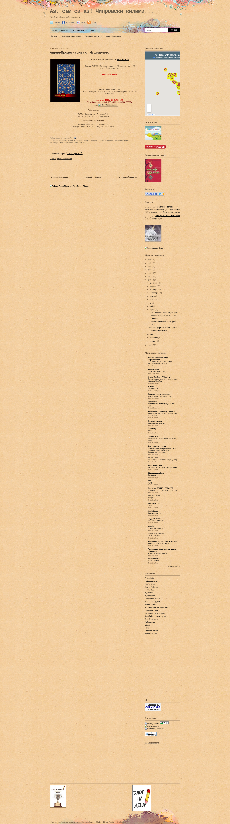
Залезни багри (153, 561)
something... (153, 429)
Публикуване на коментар (61, 159)
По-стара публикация (127, 176)
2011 (150, 277)
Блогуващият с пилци (157, 446)
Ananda (151, 526)
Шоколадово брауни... (156, 528)
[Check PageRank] (164, 724)
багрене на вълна (66, 140)
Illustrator (160, 209)
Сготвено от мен (155, 421)
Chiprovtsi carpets (66, 142)
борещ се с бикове (156, 534)
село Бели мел (151, 634)
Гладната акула (154, 519)
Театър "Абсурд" (151, 587)
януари (153, 341)
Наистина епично (154, 513)
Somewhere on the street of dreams (162, 542)
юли (151, 300)
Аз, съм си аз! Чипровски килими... (101, 11)
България (78, 140)
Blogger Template (109, 822)
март (152, 334)
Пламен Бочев (154, 496)
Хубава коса (150, 596)
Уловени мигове (154, 559)
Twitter (57, 22)
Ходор (150, 505)
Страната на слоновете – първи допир (162, 460)
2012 (150, 273)
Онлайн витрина (151, 619)
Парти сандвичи (151, 631)
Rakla (147, 628)
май (151, 306)
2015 (150, 263)
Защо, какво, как (155, 465)
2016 (150, 260)
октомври (154, 290)
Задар (150, 483)
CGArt (147, 625)
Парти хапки (150, 584)
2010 (150, 280)
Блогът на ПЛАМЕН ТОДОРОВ (160, 488)
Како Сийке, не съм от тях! (156, 616)
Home (54, 30)
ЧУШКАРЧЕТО (123, 60)
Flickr (83, 22)
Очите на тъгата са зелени (159, 394)
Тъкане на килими (105, 140)
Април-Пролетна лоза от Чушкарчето (79, 52)
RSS (93, 22)
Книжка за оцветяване (71, 36)
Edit (92, 30)
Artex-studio (149, 578)
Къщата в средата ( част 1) (158, 371)
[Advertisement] (115, 39)
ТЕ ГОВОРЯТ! (153, 436)
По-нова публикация (59, 176)
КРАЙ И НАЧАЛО (154, 536)
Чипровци (54, 142)
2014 (150, 267)
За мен (54, 36)
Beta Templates (121, 822)
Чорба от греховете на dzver (156, 607)
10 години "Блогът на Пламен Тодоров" (162, 490)
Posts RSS (65, 30)
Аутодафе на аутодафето (157, 553)
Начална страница (93, 176)
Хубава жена (153, 402)
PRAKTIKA (149, 590)
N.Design (99, 822)
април (152, 310)
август (152, 296)
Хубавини (149, 593)
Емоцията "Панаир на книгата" (159, 544)
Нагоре (150, 498)
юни (151, 303)
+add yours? (75, 153)
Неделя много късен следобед (159, 396)
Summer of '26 (153, 389)
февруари (154, 338)
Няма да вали (153, 475)
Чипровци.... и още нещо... (155, 613)
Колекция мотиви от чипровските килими (103, 36)
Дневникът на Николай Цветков (161, 411)
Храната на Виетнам (155, 521)
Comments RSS (80, 30)
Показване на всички (174, 566)
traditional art (80, 142)
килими (87, 140)
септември (154, 293)
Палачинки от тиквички (156, 423)
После (150, 431)
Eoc (149, 481)
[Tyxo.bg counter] (152, 724)
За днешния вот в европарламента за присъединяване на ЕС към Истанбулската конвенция (162, 450)
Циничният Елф (151, 610)
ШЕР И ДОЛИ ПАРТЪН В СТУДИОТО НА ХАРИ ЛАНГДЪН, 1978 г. (161, 363)
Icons (78, 822)
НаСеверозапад (151, 581)
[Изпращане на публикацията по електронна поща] (75, 138)
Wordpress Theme (88, 822)
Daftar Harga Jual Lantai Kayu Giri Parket (162, 467)
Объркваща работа (156, 473)
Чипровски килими (122, 140)
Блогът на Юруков (152, 602)
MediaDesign (153, 511)
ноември (153, 286)
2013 (150, 270)
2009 (150, 345)
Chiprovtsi (148, 207)
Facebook (70, 22)
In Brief (151, 387)
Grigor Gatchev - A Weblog (159, 377)
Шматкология (153, 369)
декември (154, 283)
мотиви (94, 140)
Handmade (148, 209)
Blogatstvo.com (154, 503)
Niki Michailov (150, 604)
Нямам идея (153, 458)
